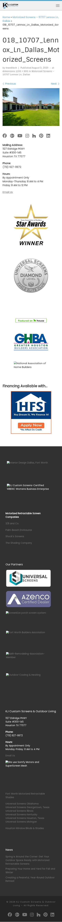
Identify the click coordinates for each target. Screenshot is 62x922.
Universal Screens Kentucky (21, 814)
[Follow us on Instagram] (27, 135)
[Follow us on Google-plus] (12, 135)
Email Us (8, 192)
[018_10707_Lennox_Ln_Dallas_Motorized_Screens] (31, 107)
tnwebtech (11, 68)
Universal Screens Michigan (21, 821)
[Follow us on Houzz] (34, 135)
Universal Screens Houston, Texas (25, 818)
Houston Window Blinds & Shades (25, 828)
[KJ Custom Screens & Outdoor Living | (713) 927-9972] (10, 5)
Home (6, 17)
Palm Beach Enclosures (19, 530)
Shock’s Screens (15, 536)
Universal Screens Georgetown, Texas (27, 807)
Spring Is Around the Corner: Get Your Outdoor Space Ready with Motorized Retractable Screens (27, 860)
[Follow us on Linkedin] (48, 135)
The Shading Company (19, 543)
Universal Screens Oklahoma (22, 803)
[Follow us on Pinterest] (41, 135)
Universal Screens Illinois (19, 811)
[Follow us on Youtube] (19, 135)
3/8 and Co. (12, 523)
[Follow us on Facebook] (5, 135)
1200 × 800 (21, 71)
